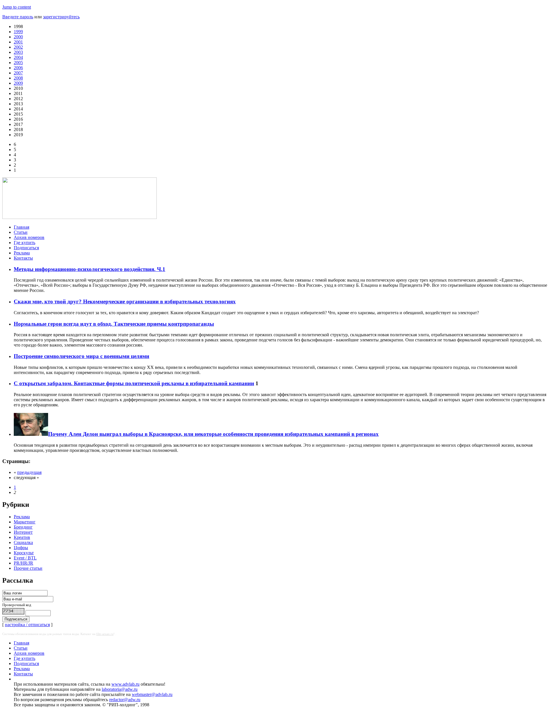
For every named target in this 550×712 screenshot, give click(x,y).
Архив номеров (29, 237)
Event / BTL (25, 557)
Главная (21, 227)
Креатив (22, 537)
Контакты (23, 258)
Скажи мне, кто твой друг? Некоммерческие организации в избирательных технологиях (125, 301)
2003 (18, 52)
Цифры (21, 547)
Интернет (23, 532)
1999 (18, 31)
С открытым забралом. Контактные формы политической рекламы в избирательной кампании (134, 383)
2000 (18, 36)
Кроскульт (24, 552)
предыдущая (29, 472)
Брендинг (23, 527)
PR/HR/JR (23, 563)
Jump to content (16, 7)
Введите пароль (17, 16)
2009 (18, 83)
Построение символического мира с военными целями (81, 356)
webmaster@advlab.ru (152, 694)
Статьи (21, 232)
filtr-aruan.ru (104, 634)
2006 (18, 67)
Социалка (23, 542)
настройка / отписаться (27, 624)
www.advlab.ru (125, 684)
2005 (18, 62)
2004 (18, 57)
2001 (18, 41)
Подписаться (26, 247)
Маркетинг (25, 521)
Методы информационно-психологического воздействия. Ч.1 (89, 269)
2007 (18, 72)
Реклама (22, 252)
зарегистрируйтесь (61, 16)
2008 (18, 78)
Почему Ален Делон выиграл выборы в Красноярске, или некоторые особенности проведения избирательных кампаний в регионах (213, 434)
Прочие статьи (28, 568)
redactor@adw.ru (124, 699)
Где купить (24, 242)
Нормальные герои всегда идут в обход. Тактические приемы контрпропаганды (114, 324)
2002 (18, 47)
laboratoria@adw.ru (120, 689)
